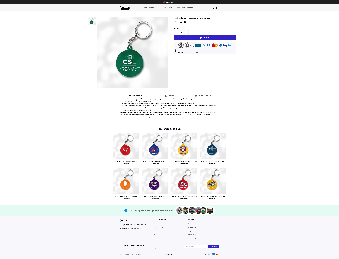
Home (89, 14)
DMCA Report (139, 254)
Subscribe (213, 246)
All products (96, 14)
